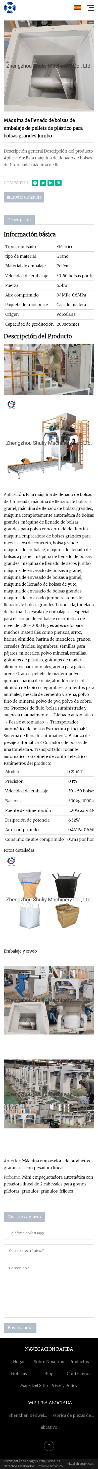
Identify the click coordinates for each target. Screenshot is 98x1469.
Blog (49, 1373)
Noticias (19, 1373)
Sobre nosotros (49, 1361)
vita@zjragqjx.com (80, 1463)
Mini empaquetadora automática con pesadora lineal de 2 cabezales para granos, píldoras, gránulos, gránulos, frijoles (48, 1184)
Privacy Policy (64, 1385)
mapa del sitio (34, 1385)
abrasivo (49, 1427)
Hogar (19, 1361)
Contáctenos (79, 1373)
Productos (79, 1361)
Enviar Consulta (26, 197)
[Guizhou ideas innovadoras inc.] (10, 7)
